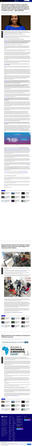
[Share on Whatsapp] (2, 35)
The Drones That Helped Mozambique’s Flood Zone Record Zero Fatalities (17, 193)
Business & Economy (10, 423)
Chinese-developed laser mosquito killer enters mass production (7, 193)
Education (10, 429)
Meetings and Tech (14, 427)
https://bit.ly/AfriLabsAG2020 (23, 171)
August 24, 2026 (26, 403)
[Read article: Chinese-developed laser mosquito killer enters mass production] (2, 193)
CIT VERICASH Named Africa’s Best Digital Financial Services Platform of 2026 (27, 193)
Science (13, 433)
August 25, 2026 (16, 194)
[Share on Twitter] (2, 33)
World (13, 439)
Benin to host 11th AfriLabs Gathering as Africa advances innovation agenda (18, 201)
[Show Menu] (1, 1)
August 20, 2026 (26, 323)
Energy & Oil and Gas (10, 433)
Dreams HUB (20, 312)
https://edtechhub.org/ (18, 154)
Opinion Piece (13, 430)
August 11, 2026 (6, 202)
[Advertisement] (16, 241)
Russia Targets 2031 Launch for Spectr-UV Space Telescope (27, 197)
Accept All (29, 444)
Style (13, 435)
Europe (10, 436)
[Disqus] (16, 213)
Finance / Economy (10, 439)
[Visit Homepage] (16, 0)
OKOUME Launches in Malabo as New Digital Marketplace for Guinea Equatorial (17, 197)
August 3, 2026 (26, 202)
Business (10, 421)
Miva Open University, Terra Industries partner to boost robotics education (27, 201)
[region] (16, 443)
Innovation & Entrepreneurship (14, 423)
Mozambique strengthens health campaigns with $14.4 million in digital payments (7, 201)
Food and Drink (14, 417)
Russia (13, 432)
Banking (10, 420)
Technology (14, 436)
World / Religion (13, 440)
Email (24, 417)
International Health (14, 425)
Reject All (25, 444)
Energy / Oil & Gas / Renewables (10, 431)
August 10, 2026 (16, 202)
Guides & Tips (14, 419)
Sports (13, 434)
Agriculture (10, 417)
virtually (27, 164)
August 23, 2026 (16, 407)
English (26, 0)
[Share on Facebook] (2, 32)
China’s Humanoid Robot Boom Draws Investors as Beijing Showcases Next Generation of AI (7, 197)
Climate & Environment (10, 425)
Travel (13, 437)
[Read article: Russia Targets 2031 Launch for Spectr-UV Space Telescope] (23, 197)
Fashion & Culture (10, 437)
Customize (20, 444)
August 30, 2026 (6, 194)
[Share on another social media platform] (2, 37)
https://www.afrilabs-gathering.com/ (14, 395)
